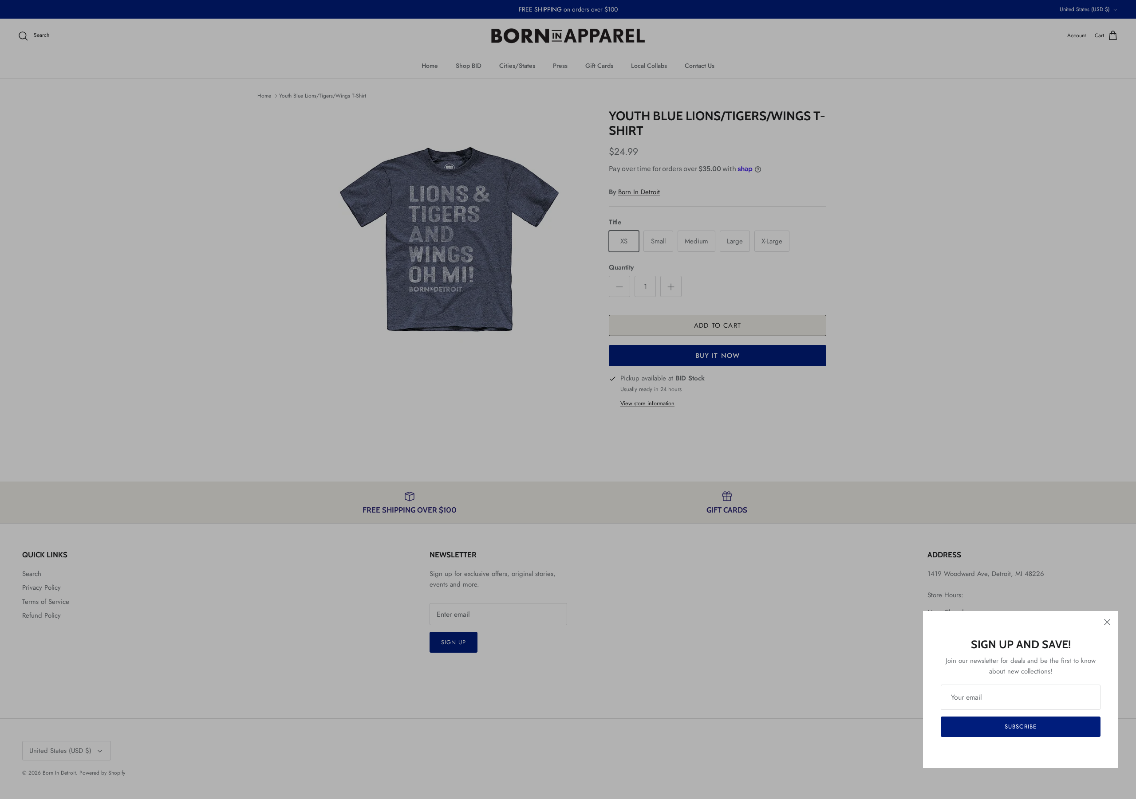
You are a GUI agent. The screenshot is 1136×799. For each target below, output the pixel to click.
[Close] (1107, 622)
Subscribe (1020, 726)
